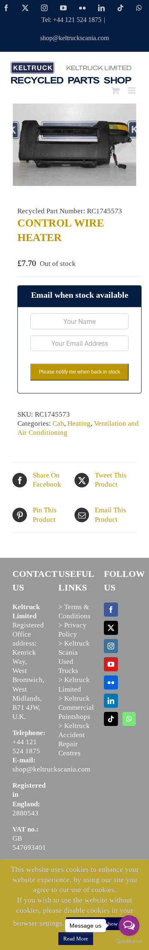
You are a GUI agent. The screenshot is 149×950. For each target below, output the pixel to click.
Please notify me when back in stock (79, 372)
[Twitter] (111, 628)
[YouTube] (111, 664)
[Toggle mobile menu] (132, 90)
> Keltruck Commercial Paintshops (76, 707)
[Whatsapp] (129, 719)
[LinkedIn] (111, 701)
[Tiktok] (111, 719)
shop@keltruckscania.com (74, 37)
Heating (79, 423)
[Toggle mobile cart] (115, 90)
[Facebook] (111, 610)
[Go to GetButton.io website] (129, 941)
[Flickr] (111, 682)
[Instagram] (111, 646)
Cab (58, 423)
